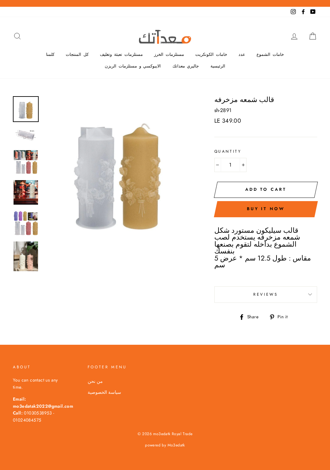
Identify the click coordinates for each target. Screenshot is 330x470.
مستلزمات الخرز (169, 54)
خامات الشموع (270, 54)
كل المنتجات (77, 54)
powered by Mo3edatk (165, 445)
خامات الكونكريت (211, 54)
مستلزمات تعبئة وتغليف (121, 54)
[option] (118, 171)
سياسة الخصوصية (104, 392)
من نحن (95, 381)
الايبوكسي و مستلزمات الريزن (133, 66)
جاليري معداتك (185, 66)
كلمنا (50, 54)
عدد (241, 54)
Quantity (228, 151)
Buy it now (266, 209)
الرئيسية (217, 66)
